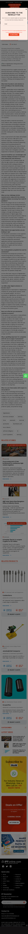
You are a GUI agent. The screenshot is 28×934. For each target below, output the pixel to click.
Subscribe (14, 35)
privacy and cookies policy (17, 30)
